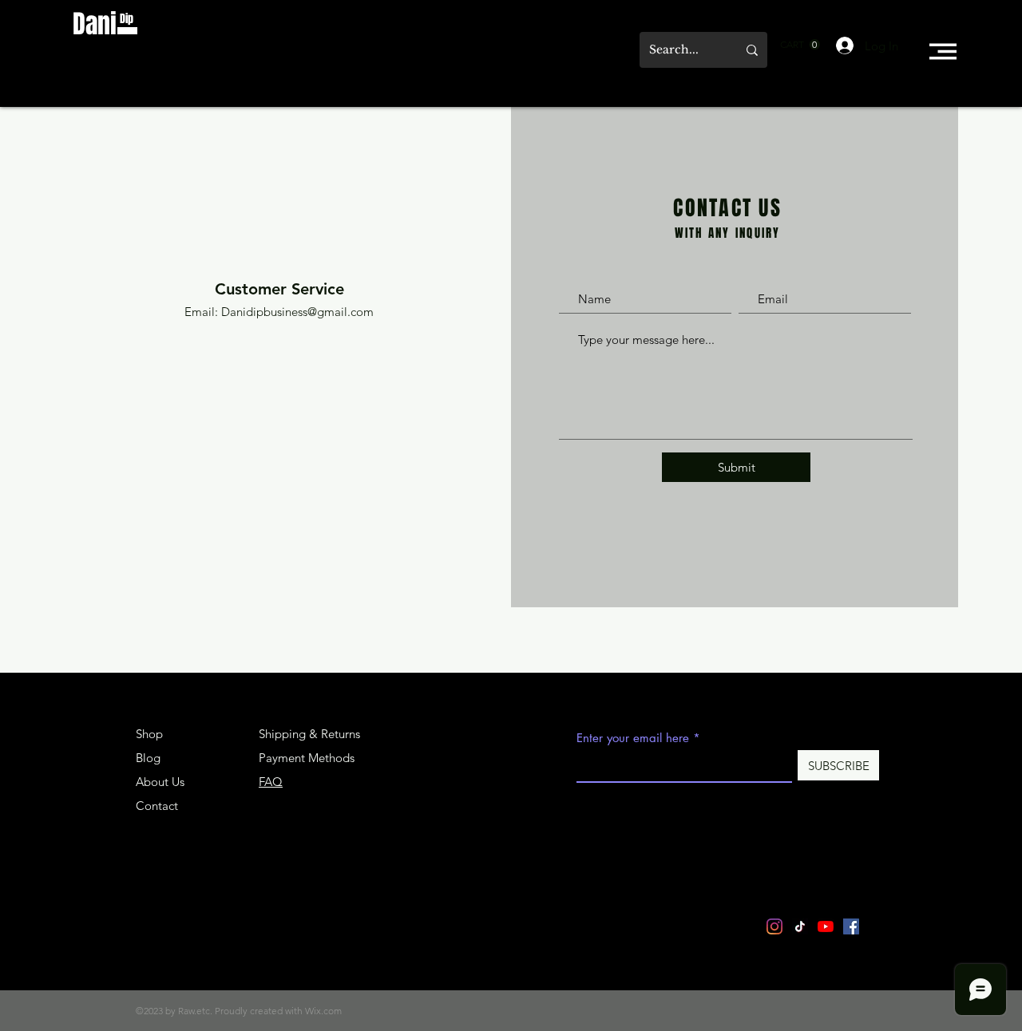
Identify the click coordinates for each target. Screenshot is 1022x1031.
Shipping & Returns (309, 733)
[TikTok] (800, 926)
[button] (800, 44)
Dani (95, 24)
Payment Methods (308, 757)
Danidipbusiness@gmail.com (297, 311)
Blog (148, 757)
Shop (149, 733)
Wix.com (323, 1011)
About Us (160, 781)
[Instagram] (774, 926)
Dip (126, 18)
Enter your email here (632, 738)
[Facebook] (851, 926)
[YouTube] (826, 926)
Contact (157, 805)
